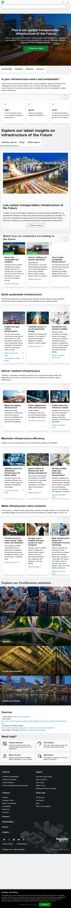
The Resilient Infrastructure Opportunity (32, 731)
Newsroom (6, 834)
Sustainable (6, 70)
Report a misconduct (9, 829)
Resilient (19, 70)
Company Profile (8, 826)
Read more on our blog (11, 356)
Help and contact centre (44, 802)
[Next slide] (66, 99)
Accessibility (6, 831)
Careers (5, 823)
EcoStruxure (40, 823)
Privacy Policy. (50, 777)
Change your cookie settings (28, 904)
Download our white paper (12, 361)
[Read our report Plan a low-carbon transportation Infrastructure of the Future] (35, 49)
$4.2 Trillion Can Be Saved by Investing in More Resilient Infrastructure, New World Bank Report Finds (33, 724)
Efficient (29, 70)
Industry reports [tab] (9, 144)
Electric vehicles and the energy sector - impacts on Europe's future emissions (27, 729)
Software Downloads (9, 805)
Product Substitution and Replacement (15, 811)
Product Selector (8, 808)
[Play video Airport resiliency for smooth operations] (38, 250)
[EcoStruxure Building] (35, 662)
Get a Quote (40, 808)
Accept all (45, 904)
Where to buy (40, 811)
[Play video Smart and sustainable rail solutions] (14, 250)
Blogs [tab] (22, 144)
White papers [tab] (34, 144)
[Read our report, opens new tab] (35, 227)
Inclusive (40, 70)
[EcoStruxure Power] (35, 692)
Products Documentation (10, 802)
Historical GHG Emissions (21, 718)
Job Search (40, 826)
